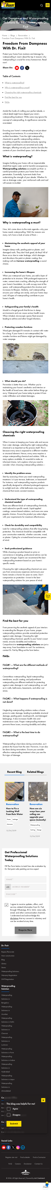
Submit (14, 1124)
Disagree (16, 1114)
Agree (15, 1108)
